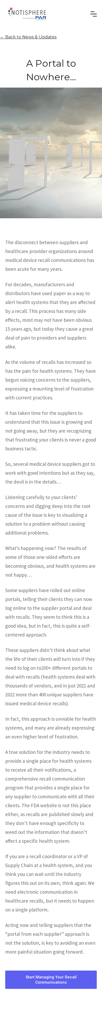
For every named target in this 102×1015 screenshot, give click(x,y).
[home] (27, 14)
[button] (75, 14)
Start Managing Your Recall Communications (51, 980)
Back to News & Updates (28, 37)
